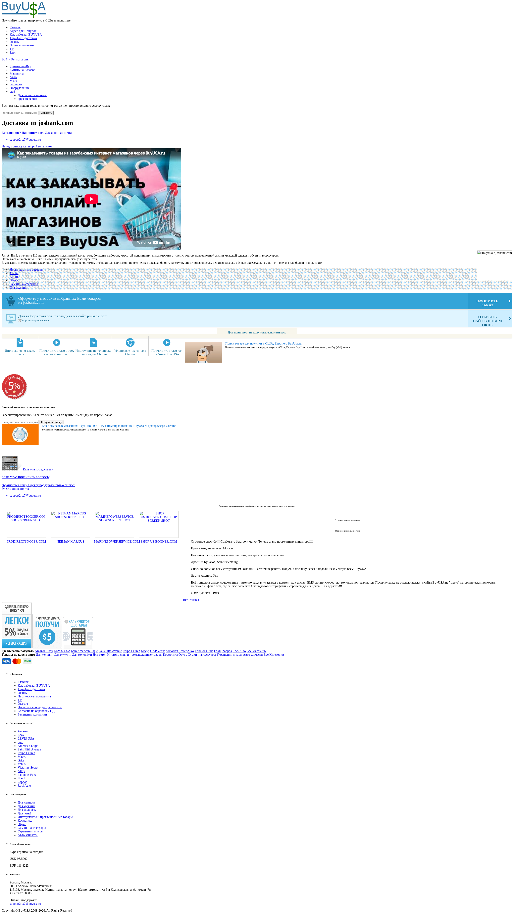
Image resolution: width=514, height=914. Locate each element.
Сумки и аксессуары (24, 284)
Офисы (14, 41)
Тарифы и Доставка (23, 38)
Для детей (99, 654)
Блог (13, 52)
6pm (74, 651)
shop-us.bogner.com (159, 541)
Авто (13, 77)
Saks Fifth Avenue (110, 651)
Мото (13, 80)
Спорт (14, 276)
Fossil (217, 651)
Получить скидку (51, 422)
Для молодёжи (82, 654)
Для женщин (44, 654)
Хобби (14, 273)
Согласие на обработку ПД (36, 711)
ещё (12, 91)
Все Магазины (256, 651)
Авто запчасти (253, 654)
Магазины (17, 73)
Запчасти (16, 84)
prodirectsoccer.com (26, 541)
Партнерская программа (34, 696)
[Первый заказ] (17, 647)
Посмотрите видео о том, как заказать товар (56, 352)
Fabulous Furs (204, 651)
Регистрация (20, 59)
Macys (145, 651)
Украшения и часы (229, 654)
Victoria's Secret (176, 651)
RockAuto (239, 651)
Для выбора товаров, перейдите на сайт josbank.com (260, 320)
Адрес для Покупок (23, 31)
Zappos (227, 651)
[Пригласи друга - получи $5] (47, 647)
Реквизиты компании (32, 714)
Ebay (49, 651)
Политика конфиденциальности (40, 707)
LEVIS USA (62, 651)
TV (12, 49)
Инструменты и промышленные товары (134, 654)
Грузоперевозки (28, 98)
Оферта (23, 703)
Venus (161, 651)
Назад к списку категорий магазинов (27, 146)
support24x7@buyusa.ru (25, 903)
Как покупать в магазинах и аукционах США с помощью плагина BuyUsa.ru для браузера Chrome (109, 425)
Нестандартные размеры (26, 269)
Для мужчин (18, 287)
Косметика (170, 654)
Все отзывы (191, 599)
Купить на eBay (20, 66)
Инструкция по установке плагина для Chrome (93, 352)
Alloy (190, 651)
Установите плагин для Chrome (130, 352)
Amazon (40, 651)
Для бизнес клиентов (32, 95)
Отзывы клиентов (22, 45)
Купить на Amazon (22, 70)
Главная (15, 27)
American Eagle (87, 651)
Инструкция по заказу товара (20, 352)
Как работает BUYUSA (26, 34)
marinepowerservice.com (114, 541)
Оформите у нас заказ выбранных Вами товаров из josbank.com (258, 301)
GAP (153, 651)
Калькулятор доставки (38, 469)
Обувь (14, 280)
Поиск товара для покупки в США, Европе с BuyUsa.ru (263, 343)
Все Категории (274, 654)
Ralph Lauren (131, 651)
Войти (6, 59)
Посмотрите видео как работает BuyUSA (166, 352)
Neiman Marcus (70, 541)
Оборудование (20, 88)
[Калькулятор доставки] (78, 647)
